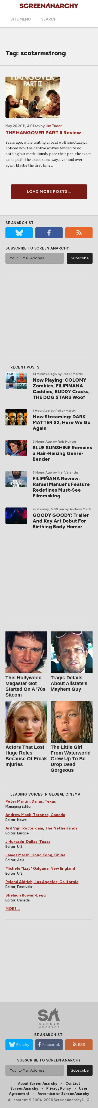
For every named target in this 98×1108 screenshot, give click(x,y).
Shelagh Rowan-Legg (25, 895)
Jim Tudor (53, 126)
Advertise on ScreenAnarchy (63, 1094)
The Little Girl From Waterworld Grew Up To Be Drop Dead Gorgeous (71, 758)
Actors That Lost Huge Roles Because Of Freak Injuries (26, 755)
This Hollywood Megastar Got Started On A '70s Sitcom (25, 686)
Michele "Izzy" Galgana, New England (40, 868)
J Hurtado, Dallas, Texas (27, 841)
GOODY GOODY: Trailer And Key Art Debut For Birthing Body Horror (61, 521)
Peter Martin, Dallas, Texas (30, 801)
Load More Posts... (49, 191)
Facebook (51, 1044)
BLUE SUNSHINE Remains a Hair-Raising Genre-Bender (62, 453)
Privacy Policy (58, 1088)
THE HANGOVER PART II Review (43, 133)
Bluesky (22, 1044)
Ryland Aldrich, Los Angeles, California (41, 882)
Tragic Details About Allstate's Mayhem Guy (69, 683)
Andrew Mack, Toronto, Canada (35, 815)
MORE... (12, 908)
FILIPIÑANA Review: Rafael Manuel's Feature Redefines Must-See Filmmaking (61, 487)
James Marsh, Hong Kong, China (35, 855)
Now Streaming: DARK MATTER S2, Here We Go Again (61, 422)
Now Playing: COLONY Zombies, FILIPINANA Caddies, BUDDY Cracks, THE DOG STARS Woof (61, 388)
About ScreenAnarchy (37, 1083)
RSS (81, 1044)
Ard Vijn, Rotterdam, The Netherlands (41, 828)
